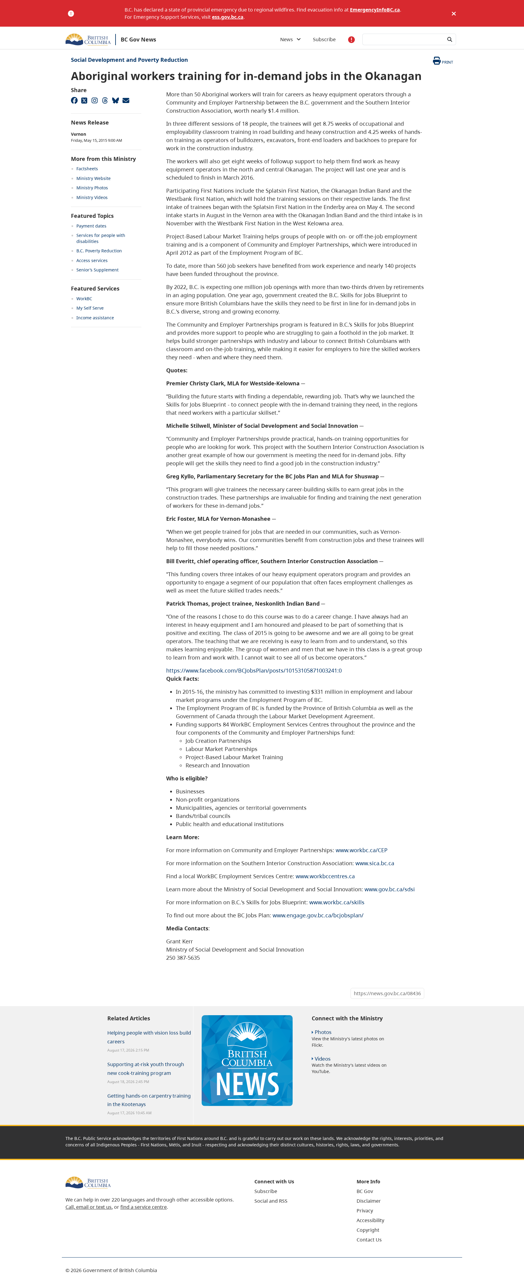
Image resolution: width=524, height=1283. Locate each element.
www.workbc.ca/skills (336, 902)
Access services (92, 260)
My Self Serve (90, 308)
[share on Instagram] (95, 100)
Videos (323, 1058)
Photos (323, 1032)
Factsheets (87, 168)
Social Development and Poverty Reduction (129, 59)
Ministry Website (93, 178)
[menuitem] (297, 1191)
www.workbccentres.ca (325, 876)
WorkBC (84, 298)
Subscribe (324, 39)
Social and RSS (270, 1201)
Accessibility (370, 1220)
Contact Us (369, 1239)
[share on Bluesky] (115, 100)
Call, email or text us (89, 1207)
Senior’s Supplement (97, 270)
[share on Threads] (105, 100)
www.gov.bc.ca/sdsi (389, 889)
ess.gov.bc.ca (228, 17)
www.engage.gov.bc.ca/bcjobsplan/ (318, 915)
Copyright (368, 1230)
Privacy (365, 1210)
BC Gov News (138, 39)
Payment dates (91, 226)
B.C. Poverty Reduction (99, 251)
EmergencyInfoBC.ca (375, 9)
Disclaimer (369, 1201)
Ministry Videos (92, 197)
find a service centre (143, 1207)
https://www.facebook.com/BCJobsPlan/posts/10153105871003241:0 (254, 670)
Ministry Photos (92, 188)
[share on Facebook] (74, 100)
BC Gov (365, 1191)
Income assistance (95, 318)
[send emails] (126, 100)
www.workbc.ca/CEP (362, 850)
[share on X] (84, 100)
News (288, 39)
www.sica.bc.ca (374, 863)
